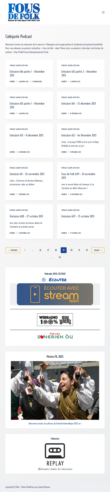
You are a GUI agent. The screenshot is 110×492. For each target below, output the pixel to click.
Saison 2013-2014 (22, 65)
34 (60, 257)
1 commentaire (37, 81)
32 (87, 250)
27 (48, 250)
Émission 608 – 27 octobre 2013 (26, 216)
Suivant (96, 250)
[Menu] (103, 12)
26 (40, 250)
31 (79, 250)
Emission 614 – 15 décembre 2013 (78, 103)
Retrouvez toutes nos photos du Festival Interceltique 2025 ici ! (55, 423)
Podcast (12, 65)
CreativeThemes (44, 487)
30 (71, 250)
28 (56, 250)
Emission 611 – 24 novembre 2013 (27, 174)
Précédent (14, 250)
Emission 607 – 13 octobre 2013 (77, 216)
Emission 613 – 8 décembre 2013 (26, 135)
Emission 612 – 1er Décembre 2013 (78, 135)
